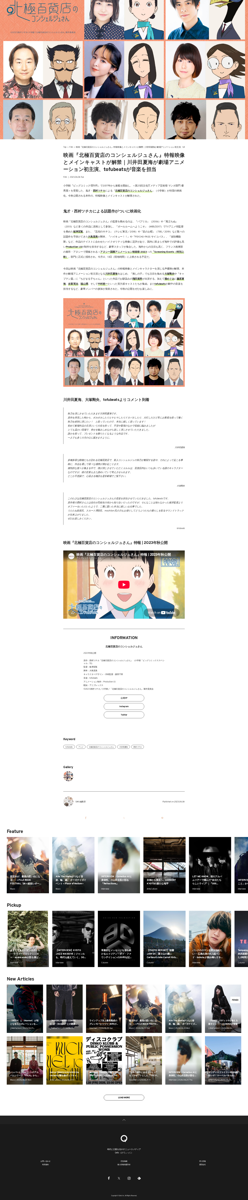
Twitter (124, 715)
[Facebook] (109, 1178)
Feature (15, 831)
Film (71, 147)
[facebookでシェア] (86, 817)
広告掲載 (124, 1161)
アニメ (80, 747)
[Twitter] (119, 1178)
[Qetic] (10, 10)
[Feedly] (139, 1178)
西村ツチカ (137, 747)
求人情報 (202, 1161)
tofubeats (69, 747)
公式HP (124, 698)
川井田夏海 (123, 747)
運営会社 (202, 1164)
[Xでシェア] (124, 817)
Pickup (14, 905)
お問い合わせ (45, 1161)
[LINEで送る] (162, 817)
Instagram (124, 706)
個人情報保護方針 (124, 1164)
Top (64, 147)
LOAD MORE (124, 1097)
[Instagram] (129, 1178)
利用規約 (45, 1164)
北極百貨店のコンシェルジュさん (101, 747)
